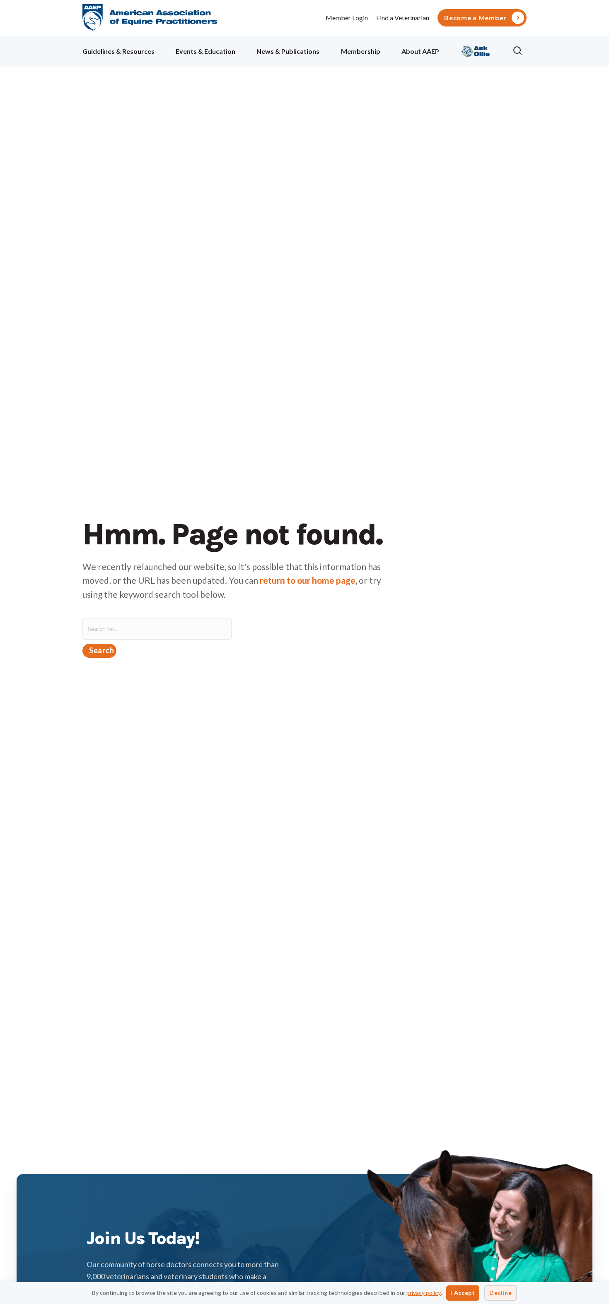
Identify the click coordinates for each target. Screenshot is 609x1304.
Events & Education (205, 51)
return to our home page (307, 580)
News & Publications (287, 51)
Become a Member (475, 17)
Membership (360, 51)
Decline (500, 1292)
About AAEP (420, 51)
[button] (519, 51)
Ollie (475, 50)
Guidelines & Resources (118, 51)
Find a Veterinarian (402, 18)
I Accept (462, 1292)
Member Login (347, 18)
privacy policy (423, 1292)
